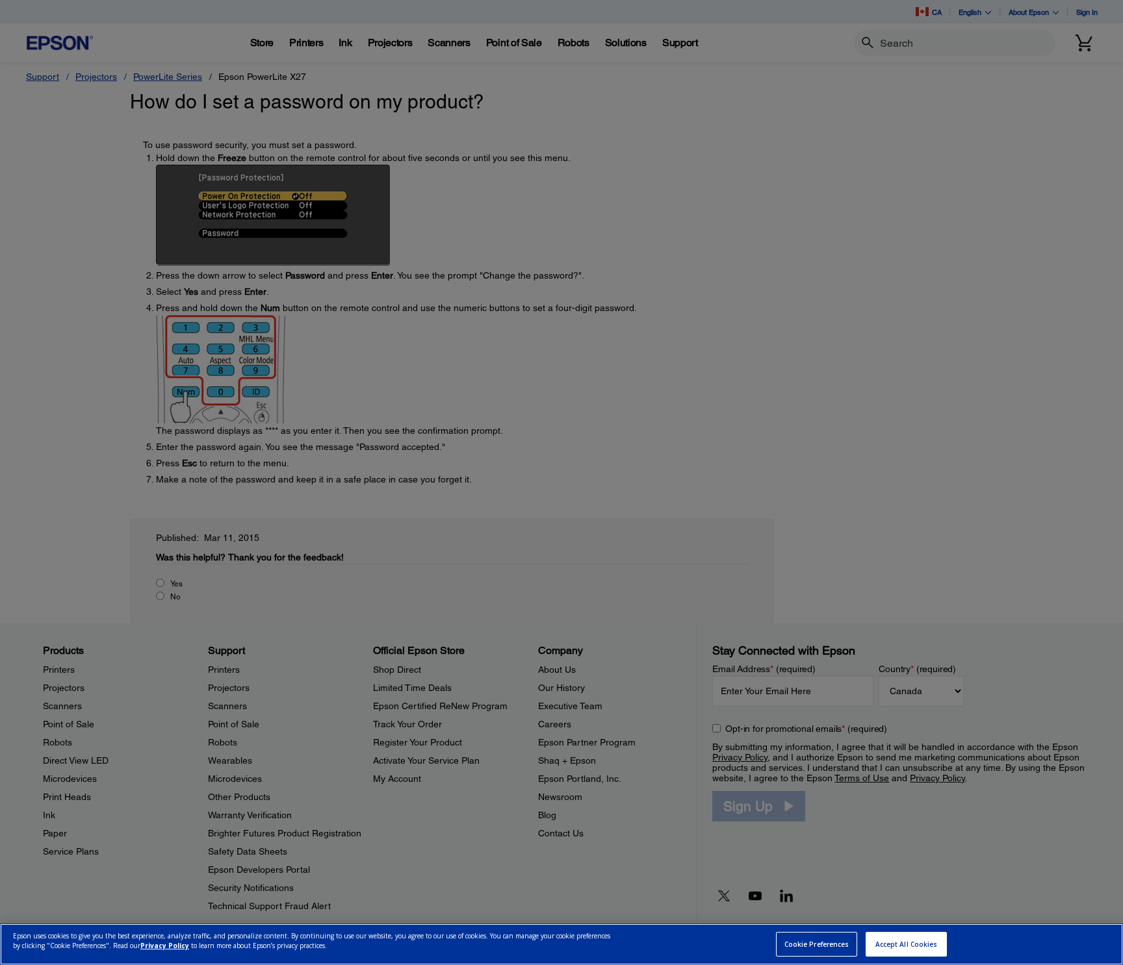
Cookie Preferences (816, 944)
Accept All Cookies (906, 944)
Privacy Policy (164, 946)
